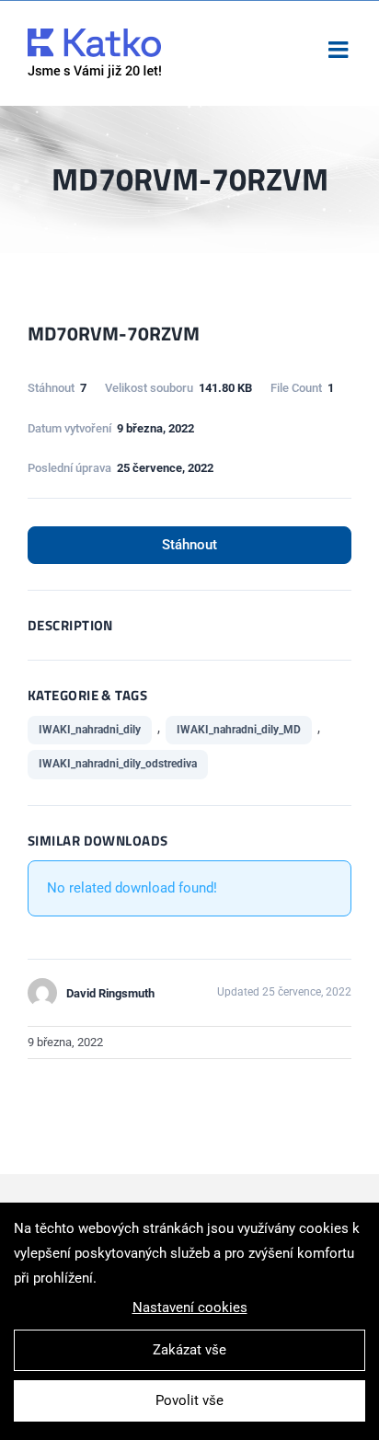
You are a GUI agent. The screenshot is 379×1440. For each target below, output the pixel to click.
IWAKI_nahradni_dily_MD (239, 729)
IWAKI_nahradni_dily (90, 729)
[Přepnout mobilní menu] (339, 49)
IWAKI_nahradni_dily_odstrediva (118, 763)
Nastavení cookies (189, 1307)
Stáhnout (189, 544)
